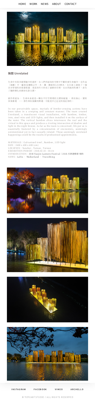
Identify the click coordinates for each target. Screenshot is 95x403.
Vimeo (59, 389)
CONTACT (71, 4)
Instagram (18, 389)
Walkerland (33, 156)
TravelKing (48, 156)
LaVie (20, 156)
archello (77, 389)
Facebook (40, 389)
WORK (33, 4)
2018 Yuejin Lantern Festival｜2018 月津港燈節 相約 (56, 153)
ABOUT (56, 4)
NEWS (45, 4)
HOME (22, 4)
